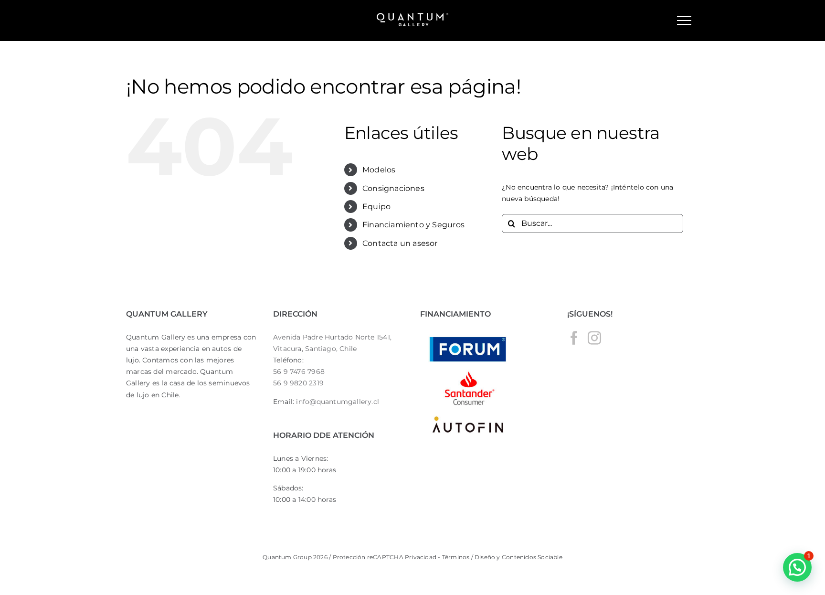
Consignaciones (393, 188)
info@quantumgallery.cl (337, 401)
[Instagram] (594, 338)
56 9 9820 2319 (298, 383)
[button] (797, 567)
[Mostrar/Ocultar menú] (684, 20)
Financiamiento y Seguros (413, 224)
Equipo (376, 206)
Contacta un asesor (400, 243)
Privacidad (420, 557)
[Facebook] (574, 338)
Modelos (378, 169)
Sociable (550, 557)
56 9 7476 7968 (299, 371)
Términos (454, 557)
